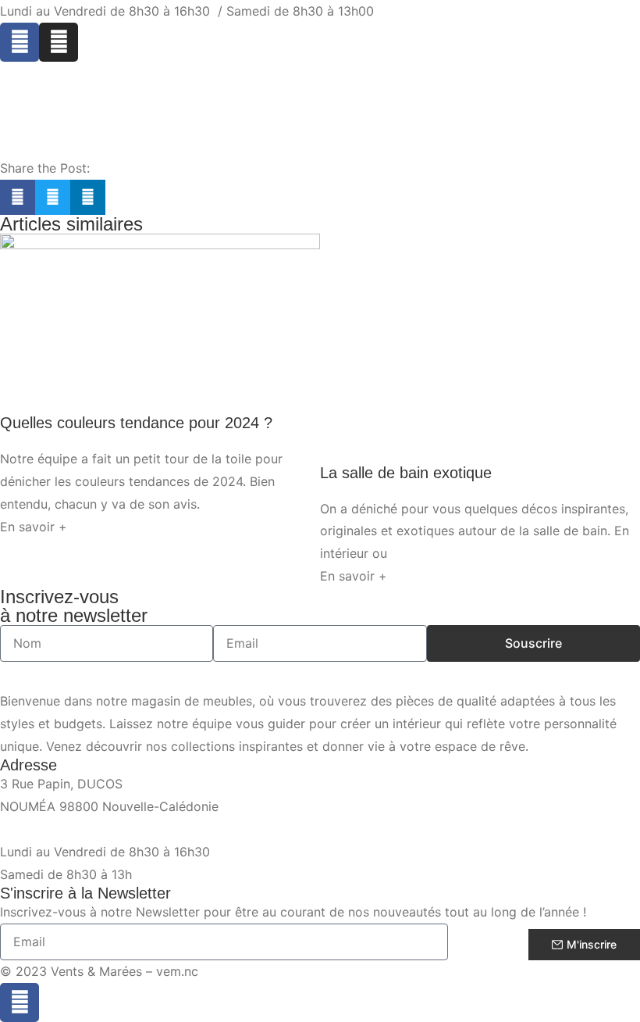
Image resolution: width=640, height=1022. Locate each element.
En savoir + (33, 526)
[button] (17, 197)
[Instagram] (58, 42)
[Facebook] (19, 42)
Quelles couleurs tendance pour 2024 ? (136, 422)
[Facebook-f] (19, 1002)
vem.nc (177, 971)
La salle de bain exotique (406, 472)
